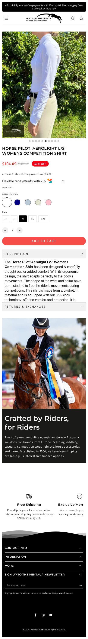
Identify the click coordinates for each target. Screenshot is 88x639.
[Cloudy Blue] (28, 202)
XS (32, 218)
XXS (43, 218)
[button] (72, 18)
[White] (7, 202)
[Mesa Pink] (48, 202)
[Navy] (17, 202)
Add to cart (44, 241)
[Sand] (38, 202)
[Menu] (6, 18)
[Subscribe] (81, 585)
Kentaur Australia (39, 629)
